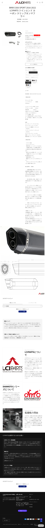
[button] (2, 2)
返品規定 (31, 504)
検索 (30, 496)
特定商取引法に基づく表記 (34, 499)
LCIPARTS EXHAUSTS (8, 524)
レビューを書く (22, 311)
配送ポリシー (36, 524)
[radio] (26, 72)
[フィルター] (4, 306)
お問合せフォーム (7, 460)
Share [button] (28, 90)
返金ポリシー (20, 524)
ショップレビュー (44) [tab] (32, 302)
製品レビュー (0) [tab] (13, 302)
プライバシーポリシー (33, 501)
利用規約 (31, 506)
